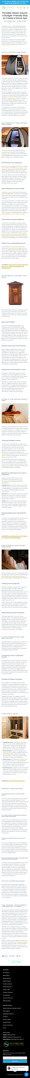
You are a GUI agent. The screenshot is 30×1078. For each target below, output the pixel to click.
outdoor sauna (6, 465)
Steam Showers (7, 987)
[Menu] (27, 7)
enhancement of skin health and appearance (14, 168)
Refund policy (7, 1001)
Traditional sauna (18, 742)
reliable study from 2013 (9, 192)
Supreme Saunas (22, 942)
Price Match (6, 1011)
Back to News (16, 962)
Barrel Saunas (7, 978)
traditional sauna (12, 98)
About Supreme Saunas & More (12, 1008)
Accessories (6, 995)
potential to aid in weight (15, 248)
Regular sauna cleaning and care (13, 576)
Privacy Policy (7, 1019)
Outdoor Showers (8, 992)
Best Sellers (6, 975)
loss (23, 248)
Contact (5, 1017)
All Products (6, 972)
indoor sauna (5, 457)
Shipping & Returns (8, 1014)
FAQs (4, 1028)
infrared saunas (7, 752)
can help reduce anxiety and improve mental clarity (14, 233)
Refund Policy (7, 1022)
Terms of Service (8, 998)
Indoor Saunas (7, 981)
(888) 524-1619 (11, 1035)
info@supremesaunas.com (14, 1037)
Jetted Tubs (6, 989)
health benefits (6, 154)
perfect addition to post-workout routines (13, 214)
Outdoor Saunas (7, 984)
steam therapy (6, 44)
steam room (23, 759)
